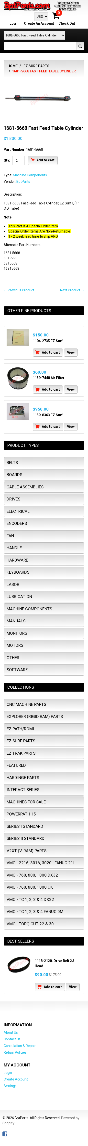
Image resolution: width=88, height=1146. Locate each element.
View (71, 352)
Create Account (16, 1079)
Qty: (7, 160)
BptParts (23, 181)
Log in (15, 23)
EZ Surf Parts (36, 66)
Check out (66, 23)
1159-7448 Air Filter (49, 378)
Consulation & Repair (20, 1046)
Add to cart (45, 160)
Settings (10, 1086)
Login (8, 1073)
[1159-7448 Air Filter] (18, 378)
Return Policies (15, 1052)
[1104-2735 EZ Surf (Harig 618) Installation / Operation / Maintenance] (18, 337)
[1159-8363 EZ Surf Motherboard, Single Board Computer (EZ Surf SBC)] (18, 411)
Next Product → (72, 290)
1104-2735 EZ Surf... (49, 341)
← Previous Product (19, 290)
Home (13, 66)
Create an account (39, 23)
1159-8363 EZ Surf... (49, 415)
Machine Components (30, 175)
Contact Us (12, 1039)
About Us (11, 1032)
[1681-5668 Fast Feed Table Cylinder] (39, 83)
